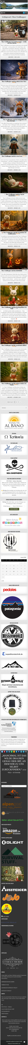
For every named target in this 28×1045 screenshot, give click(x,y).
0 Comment (25, 39)
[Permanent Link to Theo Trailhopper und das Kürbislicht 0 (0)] (14, 259)
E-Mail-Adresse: (7, 506)
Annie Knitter (10, 57)
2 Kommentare (24, 381)
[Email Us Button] (21, 752)
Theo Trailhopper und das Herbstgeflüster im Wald (14, 307)
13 (13, 568)
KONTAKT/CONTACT (6, 990)
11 (6, 568)
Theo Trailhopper (14, 23)
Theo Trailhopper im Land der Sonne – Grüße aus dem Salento (14, 42)
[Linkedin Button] (7, 752)
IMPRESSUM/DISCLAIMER (7, 981)
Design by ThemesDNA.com (14, 1043)
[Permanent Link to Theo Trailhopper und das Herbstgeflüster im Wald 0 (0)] (14, 295)
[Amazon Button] (14, 752)
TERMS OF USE (5, 984)
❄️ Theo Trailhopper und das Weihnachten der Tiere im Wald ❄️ (14, 120)
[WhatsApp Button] (12, 752)
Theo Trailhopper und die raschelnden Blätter (14, 345)
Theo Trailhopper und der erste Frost (14, 156)
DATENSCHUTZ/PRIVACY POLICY (9, 987)
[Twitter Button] (2, 752)
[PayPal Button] (19, 752)
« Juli (2, 580)
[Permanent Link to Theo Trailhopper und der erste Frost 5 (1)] (14, 144)
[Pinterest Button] (4, 752)
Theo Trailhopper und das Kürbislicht (14, 270)
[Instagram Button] (9, 752)
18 (6, 571)
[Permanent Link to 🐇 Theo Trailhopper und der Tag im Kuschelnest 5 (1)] (14, 183)
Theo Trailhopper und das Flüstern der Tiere (14, 82)
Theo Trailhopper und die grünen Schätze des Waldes (14, 384)
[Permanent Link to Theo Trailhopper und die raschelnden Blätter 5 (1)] (14, 334)
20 (13, 571)
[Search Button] (26, 13)
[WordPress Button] (16, 752)
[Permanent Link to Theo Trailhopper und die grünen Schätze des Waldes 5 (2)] (14, 372)
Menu (4, 1)
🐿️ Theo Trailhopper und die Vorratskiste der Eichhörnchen (14, 233)
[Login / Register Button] (24, 13)
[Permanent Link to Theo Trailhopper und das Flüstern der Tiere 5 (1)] (14, 70)
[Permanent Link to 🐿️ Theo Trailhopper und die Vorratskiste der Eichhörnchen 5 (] (14, 221)
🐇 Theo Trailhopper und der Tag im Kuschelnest (14, 194)
